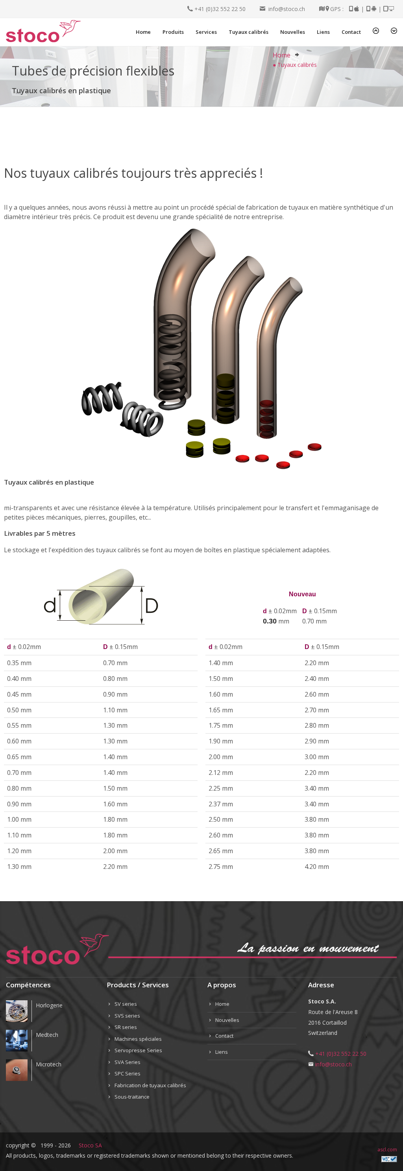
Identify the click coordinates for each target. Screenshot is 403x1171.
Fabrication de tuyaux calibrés (150, 1085)
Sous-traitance (132, 1096)
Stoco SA (90, 1145)
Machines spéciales (138, 1038)
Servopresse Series (138, 1050)
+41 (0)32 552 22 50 (219, 9)
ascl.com (387, 1149)
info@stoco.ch (285, 9)
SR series (126, 1027)
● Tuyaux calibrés (295, 64)
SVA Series (127, 1062)
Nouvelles (227, 1019)
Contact (224, 1035)
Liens (221, 1051)
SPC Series (127, 1073)
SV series (126, 1003)
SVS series (127, 1015)
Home (281, 55)
